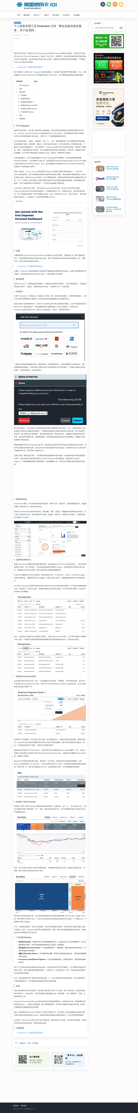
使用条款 (16, 1105)
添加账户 (22, 95)
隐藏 (35, 81)
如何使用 (20, 92)
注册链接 (20, 119)
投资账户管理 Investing (27, 109)
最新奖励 (26, 15)
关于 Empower (22, 85)
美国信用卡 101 (31, 1109)
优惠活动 (22, 1043)
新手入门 (37, 15)
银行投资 (56, 15)
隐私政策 (23, 1105)
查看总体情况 (24, 99)
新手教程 (35, 1043)
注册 (19, 89)
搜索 (121, 28)
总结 (19, 115)
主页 (18, 15)
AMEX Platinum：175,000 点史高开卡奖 (113, 198)
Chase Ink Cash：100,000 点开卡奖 (112, 188)
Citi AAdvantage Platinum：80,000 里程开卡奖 (113, 209)
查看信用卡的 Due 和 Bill (28, 105)
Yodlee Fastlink (31, 171)
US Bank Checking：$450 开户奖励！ (113, 178)
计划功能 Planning (25, 112)
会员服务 (76, 15)
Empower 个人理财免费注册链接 (30, 67)
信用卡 (46, 15)
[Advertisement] (50, 45)
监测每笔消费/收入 (26, 102)
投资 (29, 1043)
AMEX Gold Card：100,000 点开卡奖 (112, 168)
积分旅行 (66, 15)
